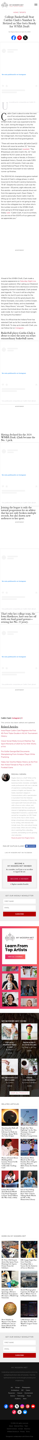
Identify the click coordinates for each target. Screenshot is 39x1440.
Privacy (22, 1432)
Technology (21, 1396)
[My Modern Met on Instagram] (22, 1406)
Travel (29, 1396)
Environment (29, 1393)
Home (15, 12)
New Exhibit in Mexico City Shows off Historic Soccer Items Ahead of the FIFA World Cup (9, 1323)
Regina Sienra (15, 32)
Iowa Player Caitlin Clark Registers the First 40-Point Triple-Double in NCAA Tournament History (19, 733)
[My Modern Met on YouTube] (33, 1406)
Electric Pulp (29, 1436)
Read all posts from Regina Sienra (22, 838)
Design (17, 1387)
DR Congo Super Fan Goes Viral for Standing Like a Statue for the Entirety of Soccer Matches (29, 1264)
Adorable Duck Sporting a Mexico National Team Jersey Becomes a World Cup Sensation (10, 1294)
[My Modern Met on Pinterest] (11, 1406)
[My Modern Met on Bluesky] (25, 1411)
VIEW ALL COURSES (15, 957)
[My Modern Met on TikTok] (14, 1411)
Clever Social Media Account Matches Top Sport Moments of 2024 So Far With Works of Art (18, 744)
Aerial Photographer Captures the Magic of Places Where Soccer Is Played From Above (29, 1293)
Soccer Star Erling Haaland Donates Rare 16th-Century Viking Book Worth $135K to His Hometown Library (28, 1194)
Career (28, 1390)
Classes (19, 1393)
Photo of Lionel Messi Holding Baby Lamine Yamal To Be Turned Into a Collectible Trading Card (10, 1163)
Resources (11, 1393)
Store (24, 1399)
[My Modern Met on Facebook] (6, 1406)
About (11, 1426)
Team (26, 1426)
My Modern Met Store (14, 1021)
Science (12, 1396)
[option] (10, 1004)
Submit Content (12, 1429)
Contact (20, 1429)
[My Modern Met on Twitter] (17, 1406)
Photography (26, 1387)
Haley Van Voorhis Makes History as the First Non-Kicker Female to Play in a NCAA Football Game (19, 765)
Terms (28, 1432)
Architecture (15, 1390)
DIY (22, 1390)
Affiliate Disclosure (13, 1432)
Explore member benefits (20, 884)
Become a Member (19, 879)
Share (31, 846)
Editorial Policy (18, 1426)
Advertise (27, 1429)
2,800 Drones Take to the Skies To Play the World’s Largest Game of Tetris (29, 1322)
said (8, 213)
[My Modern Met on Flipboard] (28, 1406)
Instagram (19, 328)
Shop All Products (19, 1093)
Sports (23, 12)
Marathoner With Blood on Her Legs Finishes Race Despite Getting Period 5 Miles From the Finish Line (29, 1163)
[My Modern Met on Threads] (19, 1411)
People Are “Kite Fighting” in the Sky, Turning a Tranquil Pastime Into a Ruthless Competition (29, 1132)
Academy (18, 1399)
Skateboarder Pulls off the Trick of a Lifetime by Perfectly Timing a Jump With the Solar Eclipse (10, 1132)
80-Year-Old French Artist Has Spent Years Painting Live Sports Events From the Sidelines (10, 1264)
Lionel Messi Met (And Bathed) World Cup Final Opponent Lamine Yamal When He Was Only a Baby (10, 1193)
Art (12, 1387)
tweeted (26, 149)
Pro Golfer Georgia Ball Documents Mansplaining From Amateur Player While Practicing (18, 754)
